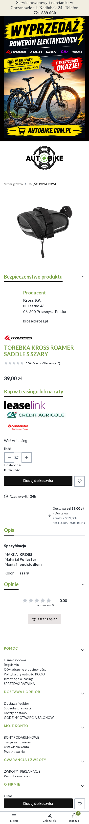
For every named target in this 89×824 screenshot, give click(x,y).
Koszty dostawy (15, 713)
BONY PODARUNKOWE (21, 737)
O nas (8, 796)
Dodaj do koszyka (38, 480)
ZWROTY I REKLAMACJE (22, 771)
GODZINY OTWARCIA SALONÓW (29, 718)
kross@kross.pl (35, 321)
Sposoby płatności (17, 708)
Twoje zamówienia (17, 742)
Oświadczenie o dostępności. (25, 669)
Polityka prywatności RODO (24, 674)
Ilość (7, 449)
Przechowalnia (14, 752)
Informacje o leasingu (19, 679)
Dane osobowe (15, 660)
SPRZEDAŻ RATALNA (19, 684)
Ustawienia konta (16, 747)
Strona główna (13, 184)
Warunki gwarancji (17, 776)
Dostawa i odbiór (16, 703)
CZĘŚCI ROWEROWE (43, 184)
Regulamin (11, 665)
